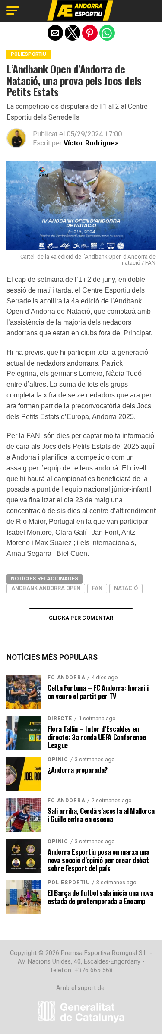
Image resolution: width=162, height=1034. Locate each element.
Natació (126, 588)
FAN (97, 588)
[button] (12, 10)
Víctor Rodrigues (91, 143)
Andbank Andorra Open (45, 588)
